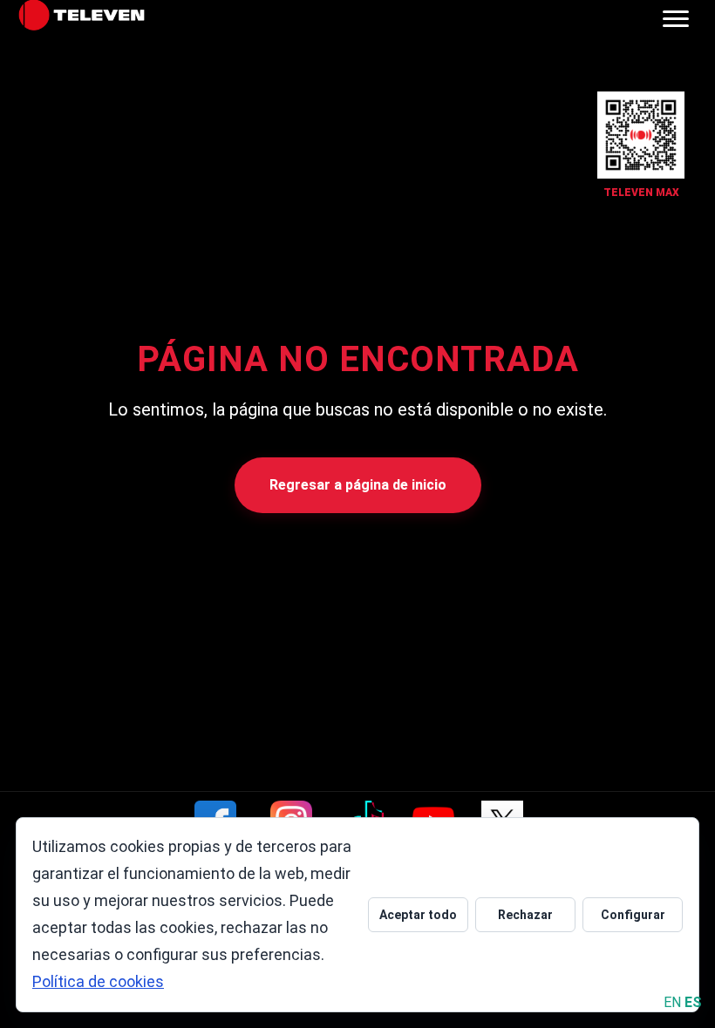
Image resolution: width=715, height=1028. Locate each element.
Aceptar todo (418, 915)
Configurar (633, 915)
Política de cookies (98, 981)
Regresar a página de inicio (357, 485)
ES (693, 1002)
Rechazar (525, 915)
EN (672, 1002)
